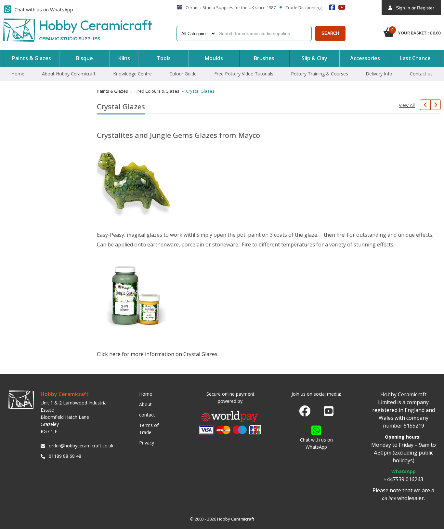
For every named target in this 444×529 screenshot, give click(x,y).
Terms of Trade (149, 428)
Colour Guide (183, 74)
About (145, 404)
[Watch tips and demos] (342, 7)
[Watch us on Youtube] (328, 413)
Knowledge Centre (132, 74)
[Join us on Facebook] (304, 411)
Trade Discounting (303, 7)
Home (17, 74)
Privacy (146, 443)
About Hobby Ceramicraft (69, 74)
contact (147, 415)
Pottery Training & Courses (319, 74)
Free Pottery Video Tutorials (243, 74)
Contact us (421, 74)
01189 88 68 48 (65, 456)
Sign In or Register (413, 7)
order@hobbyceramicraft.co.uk (80, 446)
